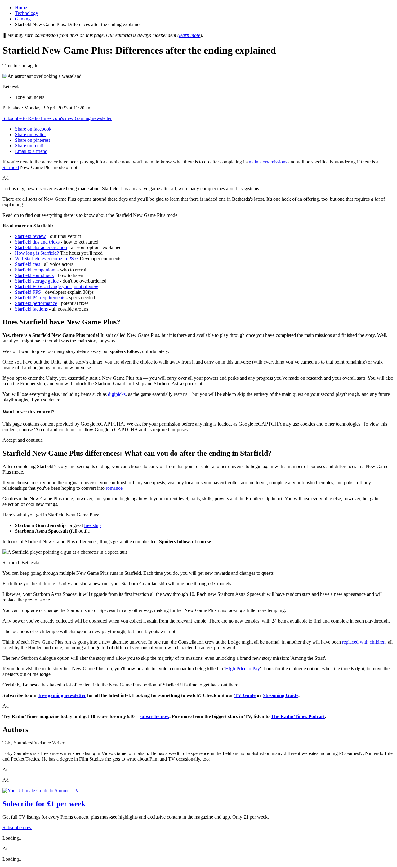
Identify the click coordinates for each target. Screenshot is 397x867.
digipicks (117, 394)
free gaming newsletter (62, 695)
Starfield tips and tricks (37, 241)
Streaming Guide (280, 695)
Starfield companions (35, 269)
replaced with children (364, 642)
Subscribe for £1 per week (43, 804)
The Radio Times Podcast (298, 716)
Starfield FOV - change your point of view (56, 286)
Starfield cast (27, 264)
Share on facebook (33, 129)
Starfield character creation (41, 247)
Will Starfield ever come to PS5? (46, 258)
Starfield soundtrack (34, 275)
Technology (26, 13)
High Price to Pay (242, 668)
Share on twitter (30, 134)
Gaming (23, 18)
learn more (189, 35)
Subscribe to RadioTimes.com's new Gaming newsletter (57, 118)
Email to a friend (31, 151)
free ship (92, 525)
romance (114, 488)
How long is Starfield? (37, 253)
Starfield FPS (28, 292)
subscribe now (154, 716)
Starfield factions (31, 308)
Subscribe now (17, 827)
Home (21, 7)
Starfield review (30, 236)
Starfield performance (36, 303)
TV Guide (245, 695)
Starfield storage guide (37, 281)
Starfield (10, 167)
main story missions (268, 161)
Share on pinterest (32, 140)
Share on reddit (30, 145)
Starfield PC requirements (40, 297)
